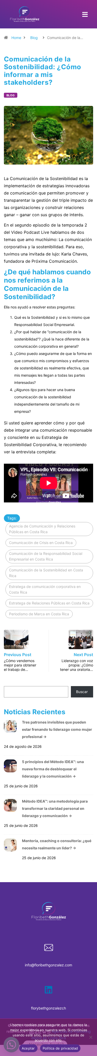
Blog (34, 37)
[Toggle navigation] (85, 14)
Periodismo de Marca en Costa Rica (39, 614)
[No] (90, 1037)
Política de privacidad (60, 1048)
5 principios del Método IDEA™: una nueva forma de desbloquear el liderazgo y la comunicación (53, 768)
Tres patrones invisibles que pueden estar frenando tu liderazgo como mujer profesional (57, 729)
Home (16, 37)
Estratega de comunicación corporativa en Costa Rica (45, 589)
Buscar (82, 691)
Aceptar (28, 1048)
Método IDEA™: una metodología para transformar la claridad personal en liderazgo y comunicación (55, 808)
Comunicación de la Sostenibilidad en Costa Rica (46, 573)
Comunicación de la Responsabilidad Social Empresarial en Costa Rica (45, 556)
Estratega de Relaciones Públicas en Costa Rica (49, 603)
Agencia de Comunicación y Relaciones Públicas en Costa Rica (42, 529)
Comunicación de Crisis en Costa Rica (41, 542)
